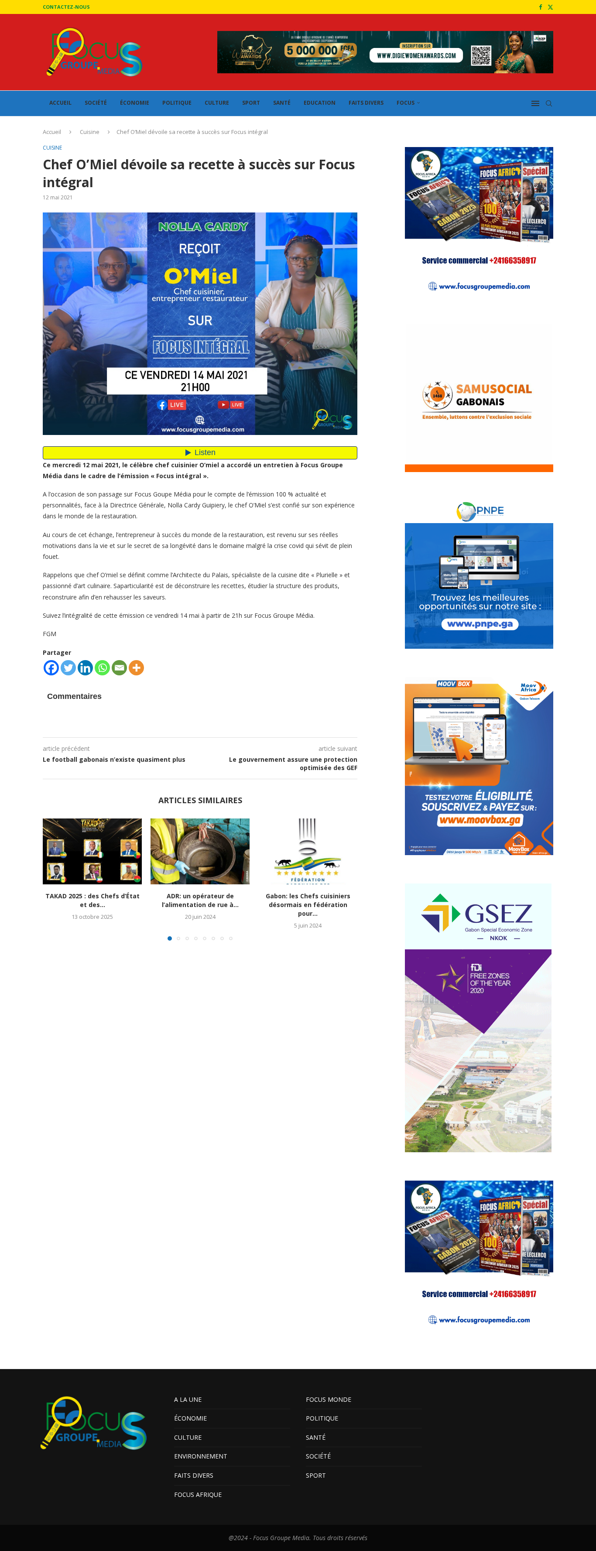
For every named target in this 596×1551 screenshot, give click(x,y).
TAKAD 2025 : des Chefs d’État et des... (92, 900)
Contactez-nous (66, 6)
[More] (136, 667)
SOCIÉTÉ (96, 102)
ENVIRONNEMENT (200, 1456)
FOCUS (405, 102)
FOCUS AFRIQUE (198, 1494)
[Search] (549, 103)
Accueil (52, 132)
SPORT (251, 102)
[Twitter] (550, 7)
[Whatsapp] (102, 667)
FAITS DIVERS (366, 102)
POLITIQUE (177, 102)
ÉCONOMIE (134, 102)
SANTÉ (282, 102)
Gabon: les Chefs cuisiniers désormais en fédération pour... (308, 905)
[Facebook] (540, 7)
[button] (54, 879)
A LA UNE (188, 1399)
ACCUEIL (60, 102)
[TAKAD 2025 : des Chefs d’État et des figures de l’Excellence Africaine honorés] (92, 851)
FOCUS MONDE (328, 1399)
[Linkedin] (85, 667)
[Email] (119, 667)
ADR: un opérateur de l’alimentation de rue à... (200, 900)
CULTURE (217, 102)
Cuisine (89, 132)
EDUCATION (320, 102)
